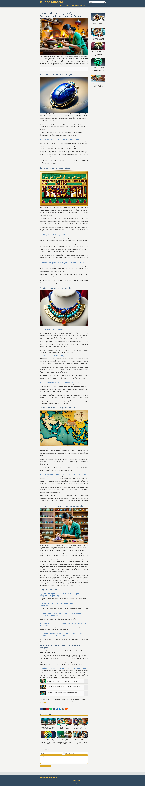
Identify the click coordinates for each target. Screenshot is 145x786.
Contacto (82, 5)
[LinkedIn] (57, 709)
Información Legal (76, 777)
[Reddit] (66, 709)
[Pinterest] (47, 709)
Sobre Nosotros (75, 5)
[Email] (63, 709)
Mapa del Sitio (76, 783)
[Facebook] (41, 709)
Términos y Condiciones (78, 778)
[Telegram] (60, 709)
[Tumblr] (53, 709)
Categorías (66, 5)
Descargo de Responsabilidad (79, 781)
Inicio (61, 5)
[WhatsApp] (50, 709)
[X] (44, 709)
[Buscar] (105, 2)
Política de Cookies (77, 780)
